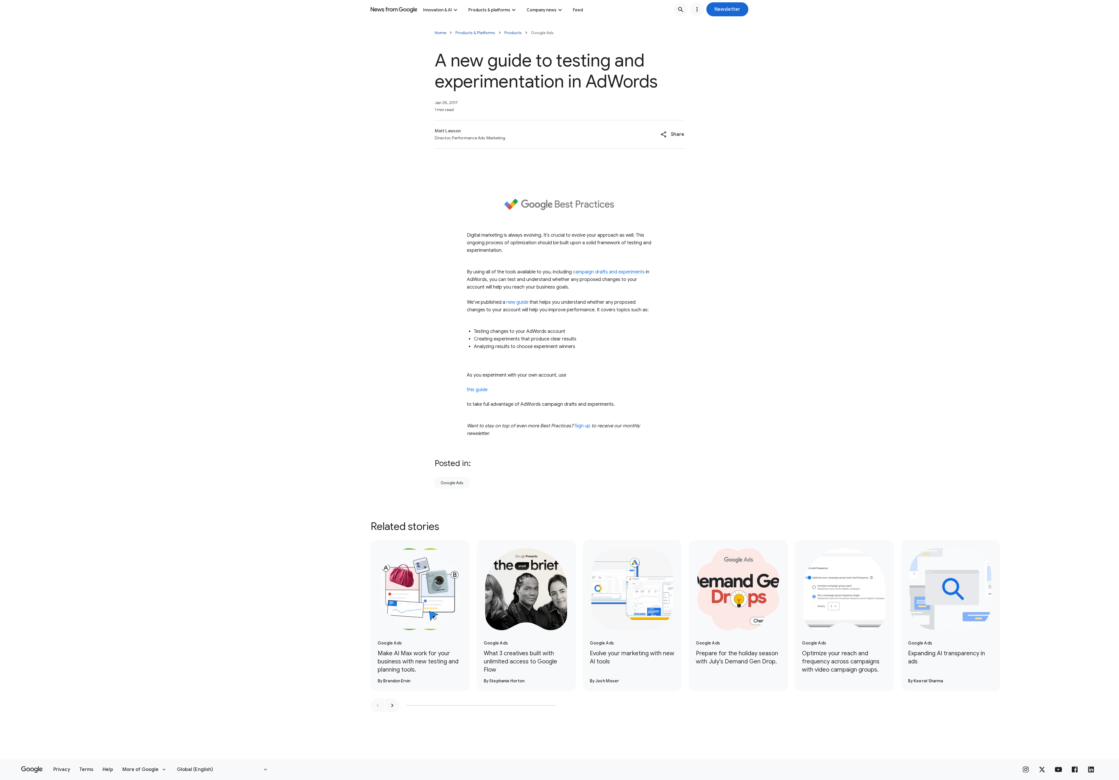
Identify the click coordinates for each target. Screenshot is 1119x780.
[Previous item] (378, 705)
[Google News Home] (394, 9)
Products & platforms (489, 10)
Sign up (582, 426)
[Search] (681, 9)
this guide (477, 390)
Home (440, 32)
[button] (727, 9)
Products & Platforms (475, 32)
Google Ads (452, 482)
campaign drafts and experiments (609, 272)
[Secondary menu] (697, 9)
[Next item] (392, 705)
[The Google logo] (32, 769)
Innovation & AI (437, 10)
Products (513, 32)
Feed (578, 10)
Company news (542, 10)
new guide (517, 302)
